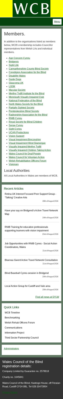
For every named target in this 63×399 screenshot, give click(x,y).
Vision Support (16, 136)
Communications (13, 327)
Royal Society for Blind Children (25, 122)
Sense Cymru (16, 125)
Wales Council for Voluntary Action (27, 157)
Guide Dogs (15, 79)
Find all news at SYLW (47, 297)
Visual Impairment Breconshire (25, 139)
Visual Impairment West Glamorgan (27, 143)
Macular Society (17, 90)
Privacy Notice (9, 392)
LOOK (12, 86)
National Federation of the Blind (25, 100)
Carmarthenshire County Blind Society (29, 68)
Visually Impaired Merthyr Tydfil (25, 146)
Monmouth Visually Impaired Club (26, 97)
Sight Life (14, 65)
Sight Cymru (15, 129)
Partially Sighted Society (21, 107)
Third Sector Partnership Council (22, 337)
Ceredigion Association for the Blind (27, 72)
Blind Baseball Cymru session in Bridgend (31, 275)
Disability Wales (17, 76)
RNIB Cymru (15, 118)
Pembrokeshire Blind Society (24, 111)
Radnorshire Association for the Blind (28, 114)
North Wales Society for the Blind (26, 104)
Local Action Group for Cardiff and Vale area (31, 288)
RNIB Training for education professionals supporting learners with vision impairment (31, 230)
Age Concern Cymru (19, 58)
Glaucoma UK (16, 83)
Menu (57, 21)
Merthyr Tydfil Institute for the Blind (26, 93)
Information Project (14, 332)
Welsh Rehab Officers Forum (20, 322)
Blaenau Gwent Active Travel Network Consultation (31, 262)
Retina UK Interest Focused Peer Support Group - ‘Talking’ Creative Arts (31, 197)
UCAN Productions (19, 132)
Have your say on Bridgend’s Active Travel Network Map (31, 214)
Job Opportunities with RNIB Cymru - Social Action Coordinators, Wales (31, 247)
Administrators (11, 348)
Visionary (14, 164)
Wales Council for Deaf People (25, 153)
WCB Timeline (12, 312)
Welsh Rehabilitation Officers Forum (27, 161)
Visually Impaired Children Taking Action (30, 150)
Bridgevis (14, 61)
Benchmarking (12, 317)
